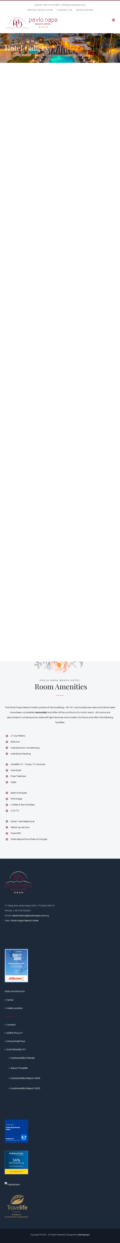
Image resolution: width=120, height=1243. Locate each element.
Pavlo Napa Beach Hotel (24, 920)
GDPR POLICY (15, 1033)
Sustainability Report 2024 (25, 1078)
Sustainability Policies (23, 1058)
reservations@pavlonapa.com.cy (30, 915)
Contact (11, 1024)
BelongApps (84, 1235)
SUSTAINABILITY (16, 1049)
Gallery (11, 1016)
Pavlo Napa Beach (16, 1166)
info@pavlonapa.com (74, 5)
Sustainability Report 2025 (25, 1088)
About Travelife (19, 1068)
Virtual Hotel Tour (16, 1041)
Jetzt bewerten (16, 1171)
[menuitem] (40, 10)
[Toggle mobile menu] (113, 20)
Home (10, 1000)
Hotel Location (15, 1008)
